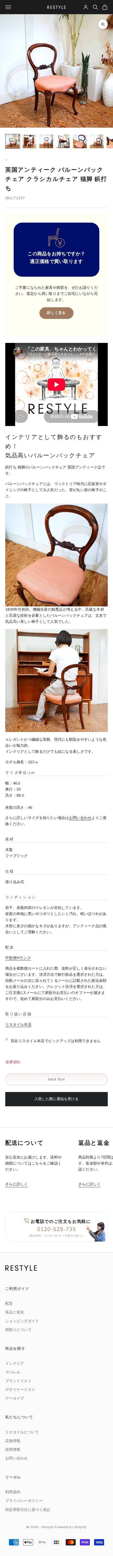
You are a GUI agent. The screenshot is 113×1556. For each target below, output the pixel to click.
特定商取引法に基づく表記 (27, 1509)
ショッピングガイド (22, 1321)
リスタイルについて (22, 1432)
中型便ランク (18, 957)
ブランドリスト (18, 1380)
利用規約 (12, 1492)
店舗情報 (12, 1440)
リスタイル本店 (18, 1024)
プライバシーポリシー (24, 1500)
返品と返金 (14, 1312)
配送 (9, 1303)
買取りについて (18, 1329)
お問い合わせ (80, 817)
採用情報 (12, 1449)
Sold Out (56, 1079)
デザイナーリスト (20, 1389)
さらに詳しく (16, 1184)
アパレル (12, 1372)
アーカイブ (14, 1398)
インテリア (14, 1363)
